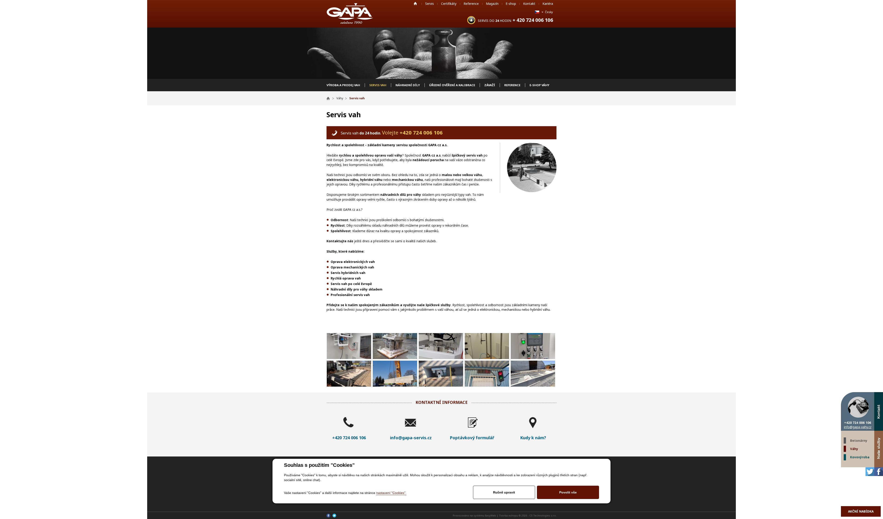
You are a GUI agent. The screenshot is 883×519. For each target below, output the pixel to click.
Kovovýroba (859, 457)
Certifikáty (448, 3)
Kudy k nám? (533, 437)
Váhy (854, 449)
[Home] (330, 98)
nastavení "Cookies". (391, 493)
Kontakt (529, 3)
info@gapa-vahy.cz (858, 427)
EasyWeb (490, 515)
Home (415, 3)
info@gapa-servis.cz (411, 437)
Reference (471, 3)
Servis (429, 3)
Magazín (492, 3)
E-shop (511, 3)
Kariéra (547, 3)
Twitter (870, 471)
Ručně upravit (504, 492)
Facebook (878, 471)
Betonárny (858, 440)
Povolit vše (568, 492)
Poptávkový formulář (472, 437)
